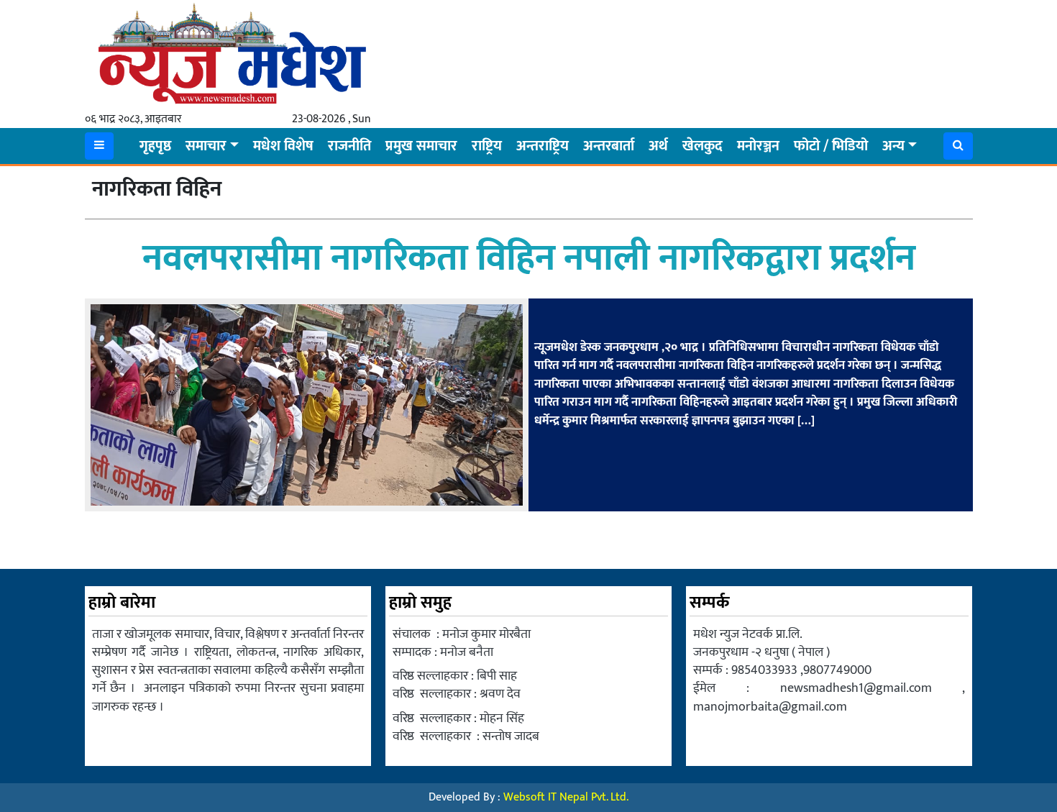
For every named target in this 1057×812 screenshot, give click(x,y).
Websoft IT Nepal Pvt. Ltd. (565, 797)
